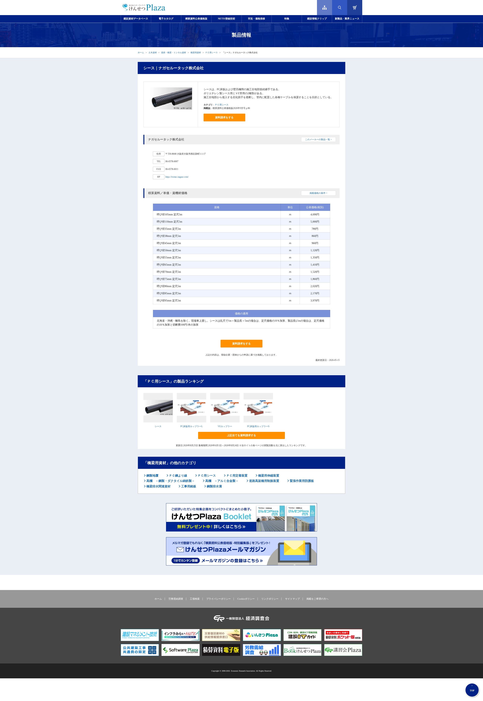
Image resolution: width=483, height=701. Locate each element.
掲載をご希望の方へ (317, 599)
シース (158, 426)
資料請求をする (224, 117)
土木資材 (152, 52)
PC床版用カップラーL (191, 426)
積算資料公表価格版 (196, 18)
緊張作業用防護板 (301, 480)
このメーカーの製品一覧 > (318, 139)
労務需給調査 (175, 599)
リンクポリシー (269, 599)
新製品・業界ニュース (347, 18)
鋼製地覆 (152, 475)
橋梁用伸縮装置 (268, 475)
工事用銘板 (188, 486)
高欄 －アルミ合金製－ (221, 480)
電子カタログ (166, 18)
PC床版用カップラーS (258, 426)
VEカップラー (225, 426)
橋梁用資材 (196, 52)
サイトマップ (292, 599)
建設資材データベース (136, 18)
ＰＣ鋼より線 (177, 475)
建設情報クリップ (317, 18)
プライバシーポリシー (218, 599)
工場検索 (195, 599)
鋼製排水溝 (214, 486)
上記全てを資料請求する (241, 435)
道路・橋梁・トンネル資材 (173, 52)
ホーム (141, 52)
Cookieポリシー (246, 599)
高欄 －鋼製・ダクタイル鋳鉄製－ (170, 480)
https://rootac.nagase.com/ (176, 177)
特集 (286, 18)
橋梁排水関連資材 (158, 486)
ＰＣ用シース (211, 52)
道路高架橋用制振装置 (263, 480)
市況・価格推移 (256, 18)
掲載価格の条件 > (318, 193)
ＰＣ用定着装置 (237, 475)
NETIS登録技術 (226, 18)
